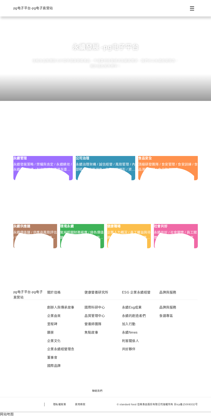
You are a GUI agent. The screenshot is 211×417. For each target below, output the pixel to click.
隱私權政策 (59, 404)
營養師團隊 (93, 324)
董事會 (52, 357)
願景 (50, 332)
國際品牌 (54, 365)
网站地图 (7, 414)
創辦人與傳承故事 (60, 307)
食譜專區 (166, 316)
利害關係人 (130, 341)
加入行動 (129, 324)
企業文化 (54, 341)
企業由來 (54, 316)
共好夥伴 (129, 349)
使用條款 (80, 404)
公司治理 (82, 158)
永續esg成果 (132, 307)
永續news (130, 332)
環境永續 (67, 226)
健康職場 (114, 226)
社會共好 (161, 226)
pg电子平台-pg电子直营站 (33, 8)
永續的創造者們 (134, 316)
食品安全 (145, 158)
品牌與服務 (167, 307)
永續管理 (20, 158)
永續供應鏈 (21, 226)
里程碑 (52, 324)
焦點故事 (91, 332)
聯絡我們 (97, 390)
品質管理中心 (94, 316)
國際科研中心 (94, 307)
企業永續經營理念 (60, 349)
